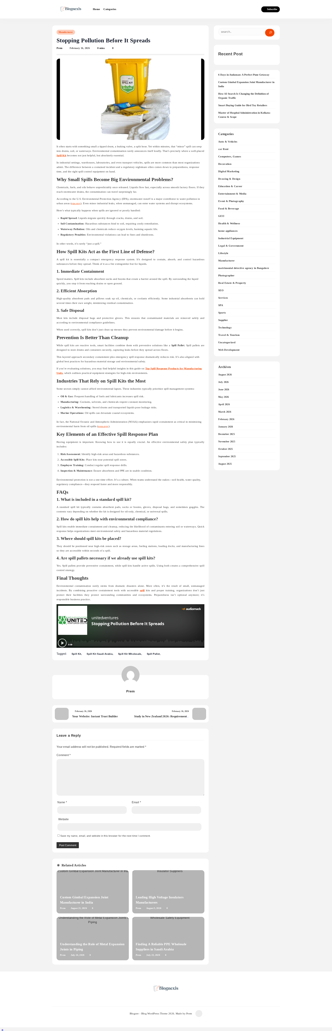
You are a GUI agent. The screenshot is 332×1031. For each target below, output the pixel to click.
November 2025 (226, 441)
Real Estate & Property (232, 282)
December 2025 (226, 434)
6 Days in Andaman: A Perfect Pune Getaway (243, 74)
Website (63, 819)
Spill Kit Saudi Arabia (100, 653)
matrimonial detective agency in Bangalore (243, 267)
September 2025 (227, 456)
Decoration (224, 163)
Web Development (229, 349)
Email (136, 802)
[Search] (269, 32)
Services (223, 297)
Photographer (226, 275)
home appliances (228, 230)
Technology (225, 327)
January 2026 (225, 426)
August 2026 (225, 374)
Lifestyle (223, 253)
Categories (109, 9)
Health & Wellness (229, 223)
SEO (221, 290)
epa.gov (76, 203)
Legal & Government (230, 245)
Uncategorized (226, 342)
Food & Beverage (228, 208)
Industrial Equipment (230, 238)
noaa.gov (103, 426)
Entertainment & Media (232, 193)
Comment (64, 755)
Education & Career (230, 186)
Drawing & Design (229, 178)
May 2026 (223, 397)
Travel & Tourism (229, 334)
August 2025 (225, 464)
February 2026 (226, 419)
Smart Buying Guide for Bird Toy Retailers (242, 105)
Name (62, 802)
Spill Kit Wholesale (129, 653)
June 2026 (223, 389)
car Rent (223, 149)
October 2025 (225, 449)
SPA (220, 305)
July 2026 (223, 382)
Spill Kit (76, 653)
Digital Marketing (228, 171)
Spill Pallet (153, 653)
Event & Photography (231, 201)
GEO (221, 215)
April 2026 (224, 404)
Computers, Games (229, 156)
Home (96, 9)
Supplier (223, 320)
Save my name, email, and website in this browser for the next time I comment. (105, 835)
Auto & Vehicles (227, 141)
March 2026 (224, 412)
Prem (59, 48)
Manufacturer (66, 32)
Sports (222, 312)
